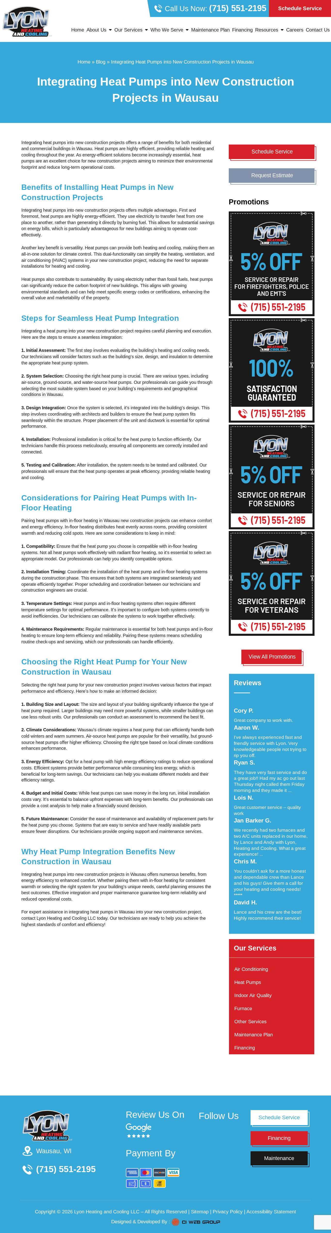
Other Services (250, 1021)
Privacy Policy (228, 1211)
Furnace (243, 1008)
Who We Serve (166, 29)
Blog (100, 62)
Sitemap (200, 1211)
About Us (96, 29)
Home (77, 29)
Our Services (128, 29)
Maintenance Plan (210, 29)
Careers (294, 29)
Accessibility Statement (271, 1211)
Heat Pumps (247, 982)
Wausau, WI (54, 1151)
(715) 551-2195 (237, 8)
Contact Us (318, 29)
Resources (266, 29)
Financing (242, 29)
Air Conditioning (251, 969)
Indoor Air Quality (253, 995)
